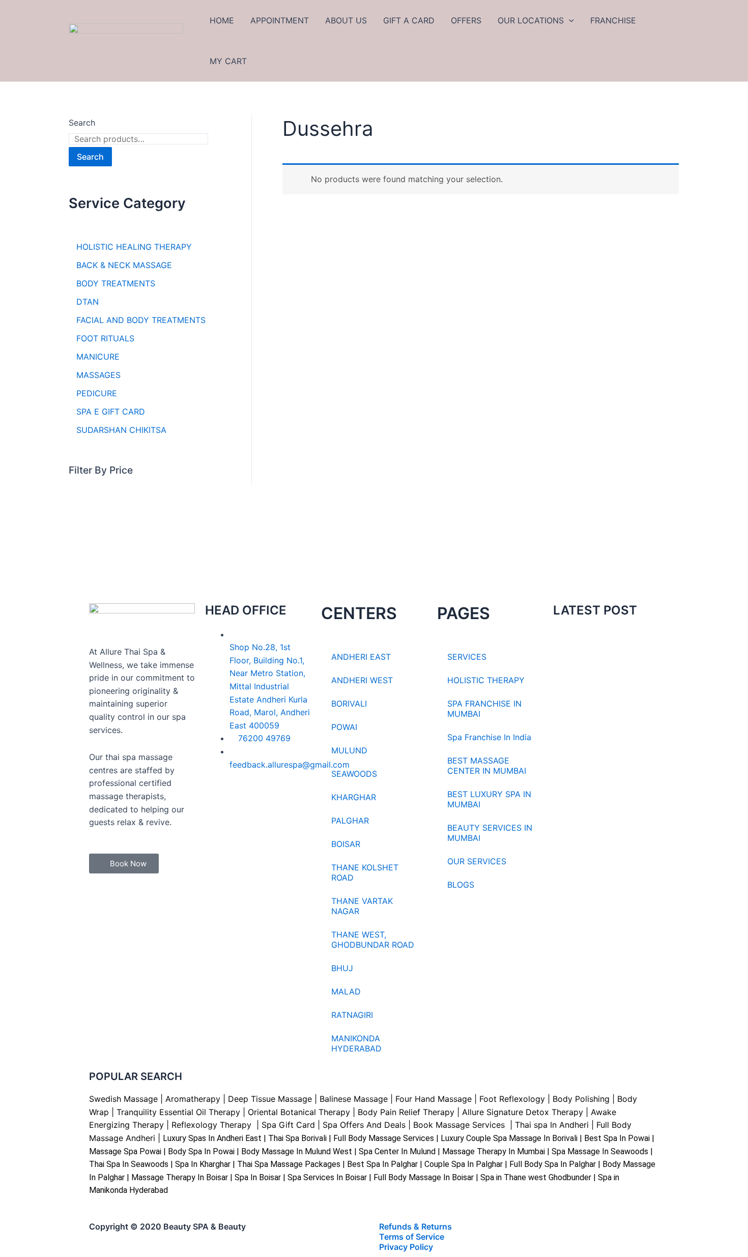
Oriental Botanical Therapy (299, 1112)
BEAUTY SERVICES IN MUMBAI (489, 833)
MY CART (228, 61)
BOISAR (345, 844)
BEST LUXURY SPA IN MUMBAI (489, 799)
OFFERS (466, 20)
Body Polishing (581, 1099)
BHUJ (342, 968)
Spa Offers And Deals (364, 1125)
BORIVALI (349, 703)
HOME (222, 20)
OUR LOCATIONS (531, 20)
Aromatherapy (192, 1099)
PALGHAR (350, 820)
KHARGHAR (353, 797)
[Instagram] (245, 806)
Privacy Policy (406, 1247)
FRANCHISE (613, 20)
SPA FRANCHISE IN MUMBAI (484, 708)
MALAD (346, 991)
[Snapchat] (273, 806)
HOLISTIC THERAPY (486, 680)
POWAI (344, 727)
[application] (569, 20)
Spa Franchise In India (489, 737)
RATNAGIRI (352, 1015)
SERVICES (466, 657)
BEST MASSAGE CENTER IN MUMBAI (486, 765)
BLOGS (460, 885)
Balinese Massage (354, 1099)
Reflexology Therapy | (216, 1125)
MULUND (349, 750)
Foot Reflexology (511, 1099)
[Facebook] (218, 806)
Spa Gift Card (288, 1125)
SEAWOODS (354, 774)
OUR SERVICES (476, 861)
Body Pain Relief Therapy (406, 1112)
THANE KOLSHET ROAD (364, 872)
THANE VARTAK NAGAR (362, 906)
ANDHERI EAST (361, 657)
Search (82, 123)
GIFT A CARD (409, 20)
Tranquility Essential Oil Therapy (178, 1112)
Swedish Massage (123, 1099)
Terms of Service (411, 1237)
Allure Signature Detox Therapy (522, 1112)
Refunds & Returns (415, 1226)
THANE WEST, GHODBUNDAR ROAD (372, 939)
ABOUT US (346, 20)
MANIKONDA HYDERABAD (356, 1043)
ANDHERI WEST (362, 680)
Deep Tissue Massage (270, 1099)
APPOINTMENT (279, 20)
